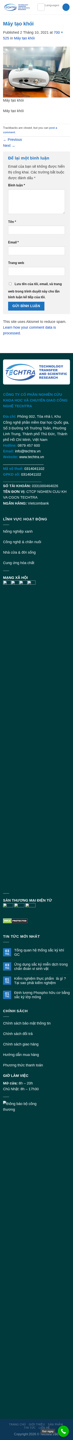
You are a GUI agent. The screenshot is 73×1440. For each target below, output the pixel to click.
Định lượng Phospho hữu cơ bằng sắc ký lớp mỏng (42, 995)
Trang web (16, 263)
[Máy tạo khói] (36, 72)
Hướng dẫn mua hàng (21, 1055)
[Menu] (41, 7)
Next (9, 145)
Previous (12, 140)
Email (13, 242)
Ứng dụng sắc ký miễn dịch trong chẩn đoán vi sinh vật (41, 966)
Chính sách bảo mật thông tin (27, 1023)
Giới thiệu (37, 1424)
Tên (12, 222)
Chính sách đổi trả (18, 1034)
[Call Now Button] (63, 1431)
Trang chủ (17, 1424)
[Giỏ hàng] (66, 7)
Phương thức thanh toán (23, 1065)
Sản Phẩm (55, 1424)
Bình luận (16, 185)
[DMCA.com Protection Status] (15, 921)
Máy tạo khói (24, 38)
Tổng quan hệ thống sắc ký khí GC (39, 952)
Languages (52, 5)
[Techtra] (17, 7)
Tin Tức (30, 1427)
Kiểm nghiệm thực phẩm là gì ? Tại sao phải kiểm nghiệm (40, 980)
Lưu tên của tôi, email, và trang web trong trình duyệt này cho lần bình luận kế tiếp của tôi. (35, 290)
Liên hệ (44, 1427)
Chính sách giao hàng (21, 1044)
